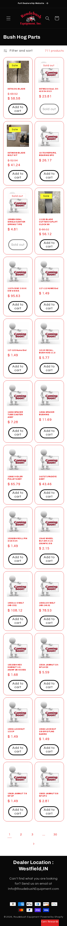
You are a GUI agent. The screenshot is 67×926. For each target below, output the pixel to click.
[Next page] (33, 843)
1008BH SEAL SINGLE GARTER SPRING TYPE (16, 221)
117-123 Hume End (17, 350)
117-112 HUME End (48, 288)
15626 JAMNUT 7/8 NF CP (17, 794)
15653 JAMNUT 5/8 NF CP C (48, 794)
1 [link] (10, 834)
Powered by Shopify (51, 917)
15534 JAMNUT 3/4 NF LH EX (48, 665)
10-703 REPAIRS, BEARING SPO (48, 153)
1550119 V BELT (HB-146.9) (47, 604)
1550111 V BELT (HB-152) (16, 604)
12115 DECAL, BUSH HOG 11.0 (47, 351)
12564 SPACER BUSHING (46, 413)
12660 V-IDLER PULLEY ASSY (15, 477)
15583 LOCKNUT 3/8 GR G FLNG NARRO (47, 731)
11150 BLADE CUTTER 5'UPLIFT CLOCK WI (48, 221)
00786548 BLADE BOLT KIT (16, 153)
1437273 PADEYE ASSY (48, 477)
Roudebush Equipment (26, 917)
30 (55, 834)
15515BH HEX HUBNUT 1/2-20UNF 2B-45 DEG (17, 667)
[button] (8, 18)
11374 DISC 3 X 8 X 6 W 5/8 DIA (17, 289)
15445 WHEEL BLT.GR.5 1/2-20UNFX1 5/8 (46, 541)
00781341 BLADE (16, 89)
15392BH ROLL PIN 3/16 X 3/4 (17, 539)
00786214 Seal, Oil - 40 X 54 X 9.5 (49, 90)
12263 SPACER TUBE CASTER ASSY (15, 414)
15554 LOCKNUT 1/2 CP (16, 730)
